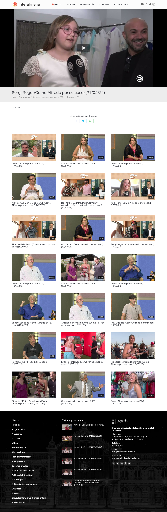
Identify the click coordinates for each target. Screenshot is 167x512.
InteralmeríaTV (19, 448)
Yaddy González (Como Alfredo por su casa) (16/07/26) (32, 324)
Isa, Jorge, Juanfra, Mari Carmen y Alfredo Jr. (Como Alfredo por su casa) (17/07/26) (81, 205)
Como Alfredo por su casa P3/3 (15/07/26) (78, 402)
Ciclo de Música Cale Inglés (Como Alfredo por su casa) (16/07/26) (30, 402)
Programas (24, 97)
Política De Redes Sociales (24, 484)
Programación (18, 429)
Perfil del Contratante (22, 457)
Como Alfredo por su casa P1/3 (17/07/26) (29, 165)
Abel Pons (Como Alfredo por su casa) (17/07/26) (131, 204)
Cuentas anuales (20, 466)
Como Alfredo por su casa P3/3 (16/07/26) (127, 285)
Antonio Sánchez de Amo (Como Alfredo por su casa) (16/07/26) (83, 324)
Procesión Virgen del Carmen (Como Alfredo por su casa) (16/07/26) (130, 363)
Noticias (16, 425)
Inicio (14, 97)
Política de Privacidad (22, 475)
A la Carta (16, 439)
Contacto (16, 489)
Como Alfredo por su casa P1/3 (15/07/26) (127, 402)
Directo (15, 420)
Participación (18, 502)
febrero (70, 97)
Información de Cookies (23, 470)
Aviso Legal (17, 480)
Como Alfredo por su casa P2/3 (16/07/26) (78, 285)
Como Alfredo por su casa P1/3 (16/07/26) (29, 285)
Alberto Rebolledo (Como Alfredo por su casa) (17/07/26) (33, 245)
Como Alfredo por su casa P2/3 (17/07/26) (127, 165)
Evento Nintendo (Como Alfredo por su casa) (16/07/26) (82, 363)
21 (78, 97)
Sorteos (16, 493)
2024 (62, 97)
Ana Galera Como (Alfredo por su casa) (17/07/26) (82, 245)
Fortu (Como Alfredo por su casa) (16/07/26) (29, 363)
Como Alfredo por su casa (44, 97)
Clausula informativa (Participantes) (29, 498)
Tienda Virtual (18, 452)
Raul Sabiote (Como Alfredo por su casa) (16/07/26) (132, 324)
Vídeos (15, 443)
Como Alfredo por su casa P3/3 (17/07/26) (78, 165)
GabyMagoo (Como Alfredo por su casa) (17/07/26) (132, 245)
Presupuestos (18, 461)
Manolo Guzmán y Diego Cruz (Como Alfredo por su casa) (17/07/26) (31, 204)
